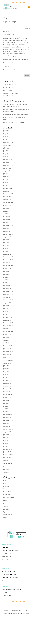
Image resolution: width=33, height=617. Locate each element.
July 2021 (6, 174)
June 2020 (6, 211)
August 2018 (7, 268)
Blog (4, 483)
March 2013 (6, 446)
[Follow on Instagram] (12, 2)
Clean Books (7, 553)
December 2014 (8, 386)
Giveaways (6, 592)
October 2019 (7, 231)
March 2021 (6, 185)
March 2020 (6, 217)
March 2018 (6, 283)
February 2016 (7, 346)
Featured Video (7, 492)
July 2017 (6, 306)
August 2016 (7, 334)
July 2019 (6, 240)
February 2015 (7, 380)
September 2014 (8, 394)
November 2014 (8, 389)
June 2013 (6, 437)
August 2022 (7, 145)
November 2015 (8, 354)
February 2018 (7, 285)
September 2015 (8, 360)
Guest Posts (7, 495)
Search (27, 75)
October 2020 (7, 199)
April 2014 (6, 409)
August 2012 (7, 466)
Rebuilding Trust (8, 96)
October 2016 (7, 328)
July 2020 (6, 208)
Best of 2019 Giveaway (21, 114)
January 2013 (7, 452)
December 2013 (8, 420)
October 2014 (7, 392)
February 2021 (7, 188)
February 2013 (7, 449)
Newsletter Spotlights (11, 577)
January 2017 (7, 320)
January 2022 (7, 162)
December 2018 (8, 257)
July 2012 (6, 469)
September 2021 (8, 168)
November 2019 (8, 228)
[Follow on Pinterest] (20, 2)
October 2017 (7, 297)
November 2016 (8, 326)
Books (17, 22)
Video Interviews (8, 571)
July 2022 (6, 148)
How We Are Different (10, 550)
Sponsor (5, 506)
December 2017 (8, 291)
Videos (5, 517)
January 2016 (7, 349)
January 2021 (7, 191)
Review (5, 503)
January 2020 (7, 222)
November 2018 (8, 260)
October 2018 (7, 263)
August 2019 (7, 237)
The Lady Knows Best (9, 84)
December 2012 (8, 455)
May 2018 (6, 277)
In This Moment (8, 87)
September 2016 (8, 331)
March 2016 (6, 343)
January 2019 (7, 254)
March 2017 (6, 314)
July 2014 (6, 400)
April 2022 (6, 156)
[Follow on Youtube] (23, 2)
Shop (4, 580)
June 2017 (6, 308)
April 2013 (6, 443)
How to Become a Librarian (12, 589)
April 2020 (6, 214)
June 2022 (6, 151)
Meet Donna (6, 547)
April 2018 (6, 280)
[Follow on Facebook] (9, 2)
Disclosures (7, 595)
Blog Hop (6, 486)
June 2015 (6, 369)
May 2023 (6, 134)
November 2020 (8, 197)
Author (5, 480)
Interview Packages (9, 574)
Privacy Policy (22, 610)
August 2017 (7, 303)
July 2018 (6, 271)
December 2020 (8, 194)
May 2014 (6, 406)
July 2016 (6, 337)
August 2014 (7, 397)
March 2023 (6, 139)
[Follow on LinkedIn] (16, 2)
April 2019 (6, 248)
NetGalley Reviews (8, 497)
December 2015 (8, 351)
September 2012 (8, 463)
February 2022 (7, 159)
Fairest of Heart (8, 90)
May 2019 (6, 245)
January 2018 (7, 288)
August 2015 (7, 363)
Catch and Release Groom (11, 93)
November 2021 (8, 165)
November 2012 (8, 458)
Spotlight (6, 509)
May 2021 (6, 179)
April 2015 (6, 374)
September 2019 (8, 234)
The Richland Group (24, 613)
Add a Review (7, 559)
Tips (4, 512)
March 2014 (6, 412)
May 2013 (6, 440)
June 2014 (6, 403)
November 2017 (8, 294)
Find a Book (6, 556)
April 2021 (6, 182)
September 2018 (8, 265)
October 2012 (7, 460)
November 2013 (8, 423)
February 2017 (7, 317)
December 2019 (8, 225)
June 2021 (6, 177)
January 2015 (7, 383)
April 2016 (6, 340)
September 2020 (8, 202)
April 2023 (6, 136)
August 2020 (7, 205)
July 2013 (6, 435)
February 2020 (7, 220)
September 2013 (8, 429)
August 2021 (7, 171)
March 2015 (6, 377)
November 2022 (8, 142)
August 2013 (7, 432)
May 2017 (6, 311)
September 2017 (8, 300)
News (5, 500)
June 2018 (6, 274)
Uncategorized (7, 515)
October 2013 (7, 426)
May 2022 (6, 154)
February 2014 (7, 415)
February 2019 (7, 251)
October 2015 (7, 357)
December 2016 (8, 323)
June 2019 (6, 242)
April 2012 (6, 472)
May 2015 (6, 372)
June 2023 (6, 131)
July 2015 (6, 366)
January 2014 (7, 417)
